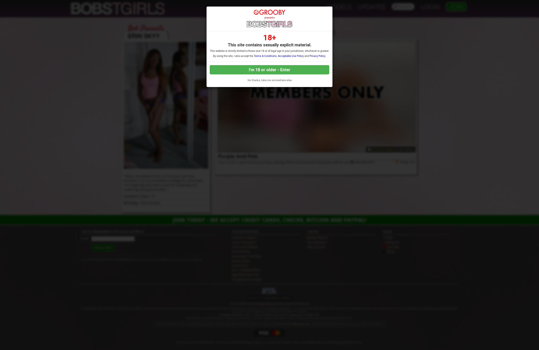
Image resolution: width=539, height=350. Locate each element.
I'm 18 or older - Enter (269, 69)
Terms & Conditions (265, 56)
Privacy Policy (317, 56)
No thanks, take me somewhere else (270, 80)
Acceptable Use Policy (291, 56)
